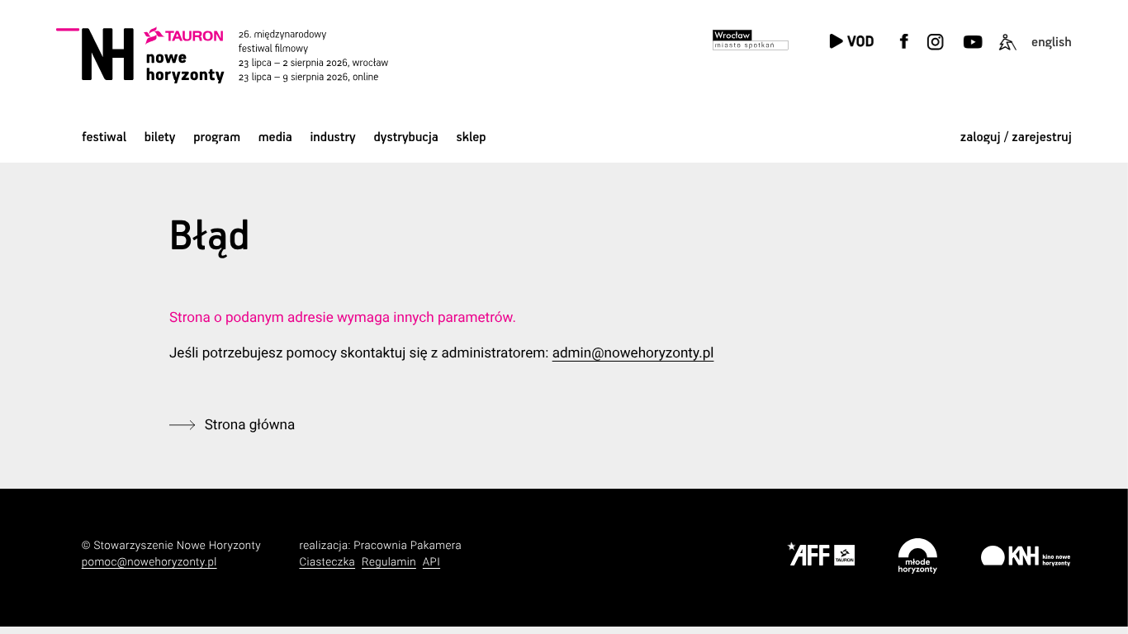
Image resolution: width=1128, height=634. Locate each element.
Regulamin (389, 562)
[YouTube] (971, 51)
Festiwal (104, 137)
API (431, 562)
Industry (333, 137)
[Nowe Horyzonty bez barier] (1006, 51)
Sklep (471, 137)
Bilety (160, 137)
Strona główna (250, 425)
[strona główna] (242, 54)
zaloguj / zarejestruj (1016, 137)
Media (275, 137)
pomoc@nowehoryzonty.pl (149, 562)
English (1051, 42)
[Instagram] (935, 51)
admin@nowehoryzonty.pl (633, 353)
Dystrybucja (405, 137)
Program (216, 137)
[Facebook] (904, 51)
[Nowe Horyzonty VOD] (851, 42)
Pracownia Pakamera (407, 546)
